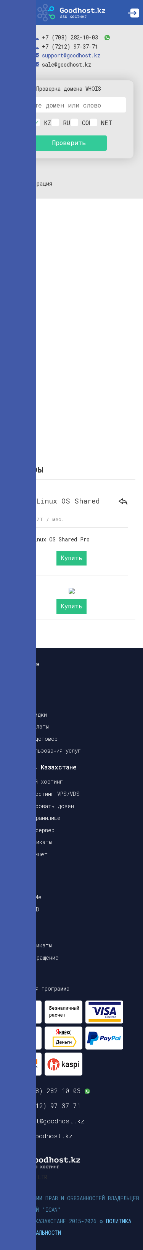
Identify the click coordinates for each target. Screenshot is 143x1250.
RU (65, 123)
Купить (71, 558)
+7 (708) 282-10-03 (70, 37)
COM (84, 123)
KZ (46, 123)
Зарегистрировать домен (39, 806)
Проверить (69, 143)
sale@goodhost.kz (66, 64)
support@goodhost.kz (71, 55)
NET (103, 123)
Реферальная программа (36, 988)
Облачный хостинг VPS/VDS (42, 793)
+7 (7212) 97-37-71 (70, 46)
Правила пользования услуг (42, 750)
